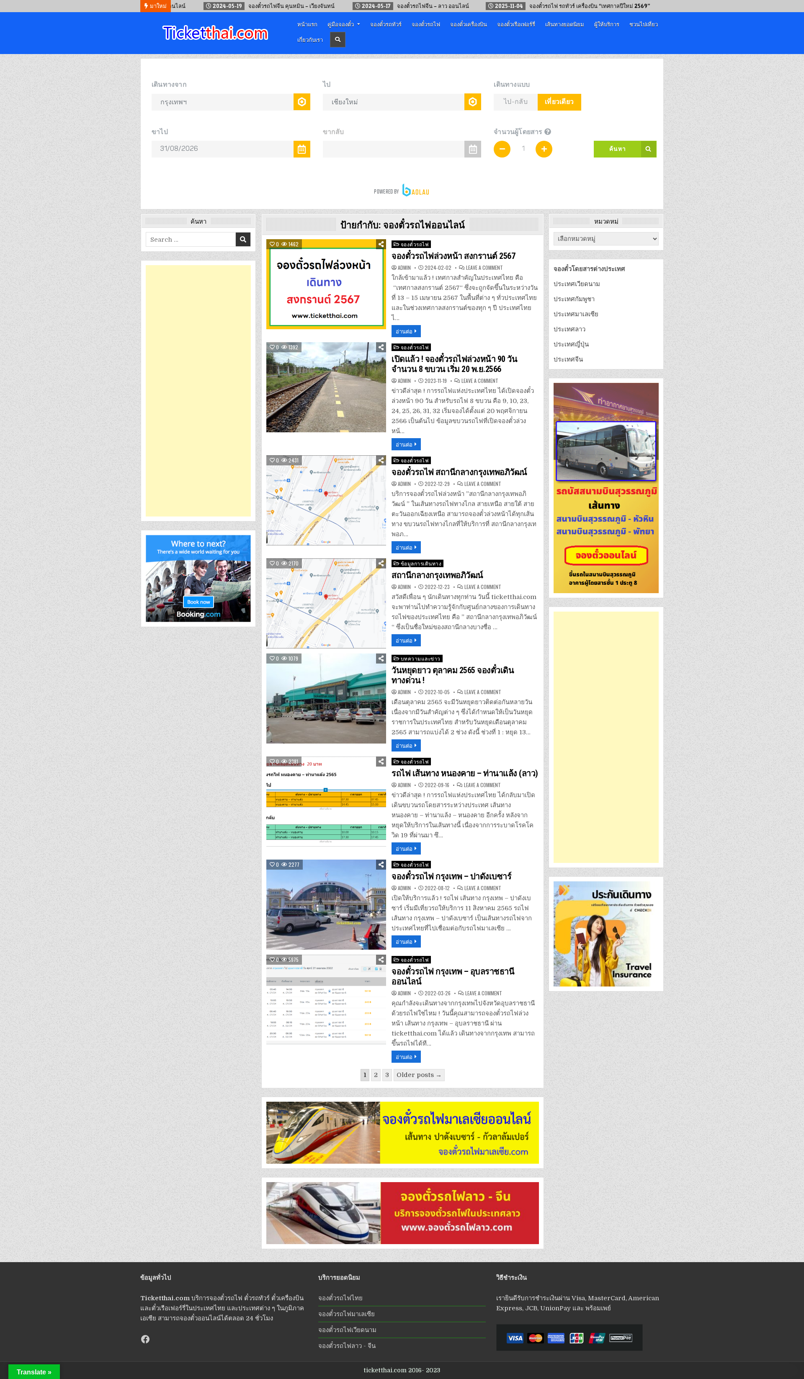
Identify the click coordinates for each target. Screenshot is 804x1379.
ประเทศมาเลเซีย (576, 314)
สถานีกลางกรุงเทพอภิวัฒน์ (437, 575)
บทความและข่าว (421, 658)
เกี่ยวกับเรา (310, 39)
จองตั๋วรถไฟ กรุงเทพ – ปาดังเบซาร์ (451, 876)
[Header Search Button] (337, 39)
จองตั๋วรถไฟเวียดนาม (347, 1330)
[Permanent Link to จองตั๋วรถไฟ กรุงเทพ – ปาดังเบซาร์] (326, 905)
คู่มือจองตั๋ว (340, 24)
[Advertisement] (198, 390)
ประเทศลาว (569, 329)
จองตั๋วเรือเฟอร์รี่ (516, 24)
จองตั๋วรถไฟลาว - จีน (347, 1346)
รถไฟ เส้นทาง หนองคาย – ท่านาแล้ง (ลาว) (465, 773)
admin (404, 267)
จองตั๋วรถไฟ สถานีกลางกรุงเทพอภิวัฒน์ (459, 472)
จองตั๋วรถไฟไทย (340, 1298)
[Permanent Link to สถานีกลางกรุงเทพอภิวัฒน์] (326, 603)
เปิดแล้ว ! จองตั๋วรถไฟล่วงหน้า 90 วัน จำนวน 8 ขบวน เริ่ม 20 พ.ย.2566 (454, 364)
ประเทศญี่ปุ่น (571, 344)
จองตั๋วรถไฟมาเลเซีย (346, 1314)
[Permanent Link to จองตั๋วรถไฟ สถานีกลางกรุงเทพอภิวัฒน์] (326, 500)
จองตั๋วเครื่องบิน (468, 24)
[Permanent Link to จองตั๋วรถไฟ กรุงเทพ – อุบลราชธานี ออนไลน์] (326, 1000)
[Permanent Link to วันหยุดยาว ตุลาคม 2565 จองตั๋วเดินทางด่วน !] (326, 698)
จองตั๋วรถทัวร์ (386, 24)
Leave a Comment (484, 267)
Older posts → (419, 1075)
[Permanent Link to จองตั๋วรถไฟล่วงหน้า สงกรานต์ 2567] (326, 284)
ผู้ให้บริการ (606, 24)
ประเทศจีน (568, 359)
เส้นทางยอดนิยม (564, 24)
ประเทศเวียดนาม (577, 284)
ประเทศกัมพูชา (574, 299)
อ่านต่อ (404, 331)
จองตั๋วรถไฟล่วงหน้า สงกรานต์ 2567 (453, 256)
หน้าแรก (307, 24)
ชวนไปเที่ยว (643, 24)
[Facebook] (145, 1339)
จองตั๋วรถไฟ (426, 24)
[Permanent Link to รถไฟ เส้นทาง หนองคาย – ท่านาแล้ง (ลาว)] (326, 802)
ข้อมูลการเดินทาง (421, 563)
